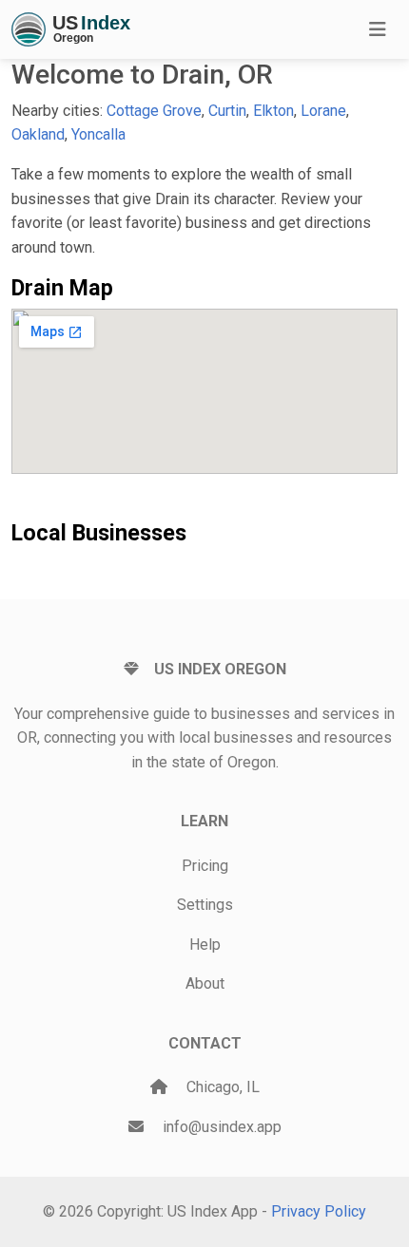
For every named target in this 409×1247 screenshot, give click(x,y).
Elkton (273, 111)
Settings (205, 905)
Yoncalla (98, 134)
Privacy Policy (318, 1211)
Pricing (205, 866)
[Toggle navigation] (378, 29)
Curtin (227, 111)
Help (205, 944)
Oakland (38, 134)
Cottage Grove (154, 111)
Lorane (323, 111)
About (204, 983)
